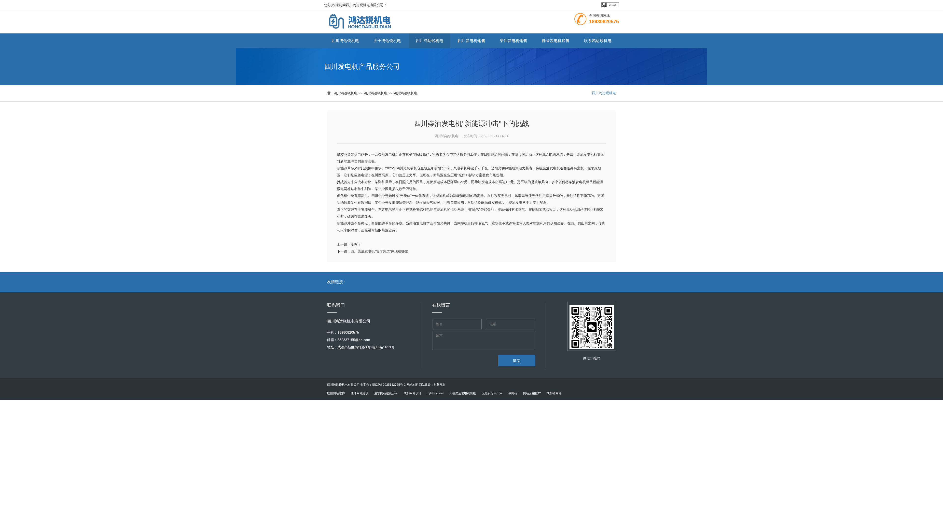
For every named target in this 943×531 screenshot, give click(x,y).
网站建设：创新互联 (432, 384)
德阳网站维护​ (336, 393)
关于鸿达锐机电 (387, 41)
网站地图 (412, 384)
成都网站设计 (412, 393)
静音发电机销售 (555, 41)
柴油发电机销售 (513, 41)
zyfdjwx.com (435, 393)
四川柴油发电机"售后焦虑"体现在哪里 (379, 251)
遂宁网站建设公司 (386, 393)
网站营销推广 (532, 393)
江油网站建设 (359, 393)
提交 (517, 360)
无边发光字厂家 (492, 393)
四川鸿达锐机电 (345, 41)
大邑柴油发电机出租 (462, 393)
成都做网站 (554, 393)
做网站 (512, 393)
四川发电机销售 (471, 41)
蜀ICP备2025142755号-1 (389, 384)
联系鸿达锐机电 (597, 41)
